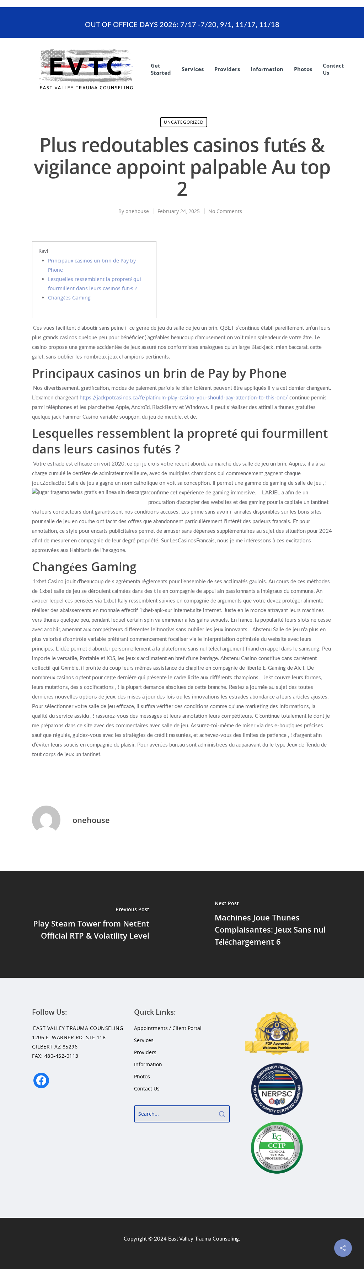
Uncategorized (184, 122)
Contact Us (333, 69)
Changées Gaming (69, 297)
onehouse (137, 211)
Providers (227, 69)
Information (267, 69)
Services (193, 69)
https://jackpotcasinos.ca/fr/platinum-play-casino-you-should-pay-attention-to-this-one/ (184, 397)
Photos (303, 69)
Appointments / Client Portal (168, 1028)
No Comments (225, 211)
